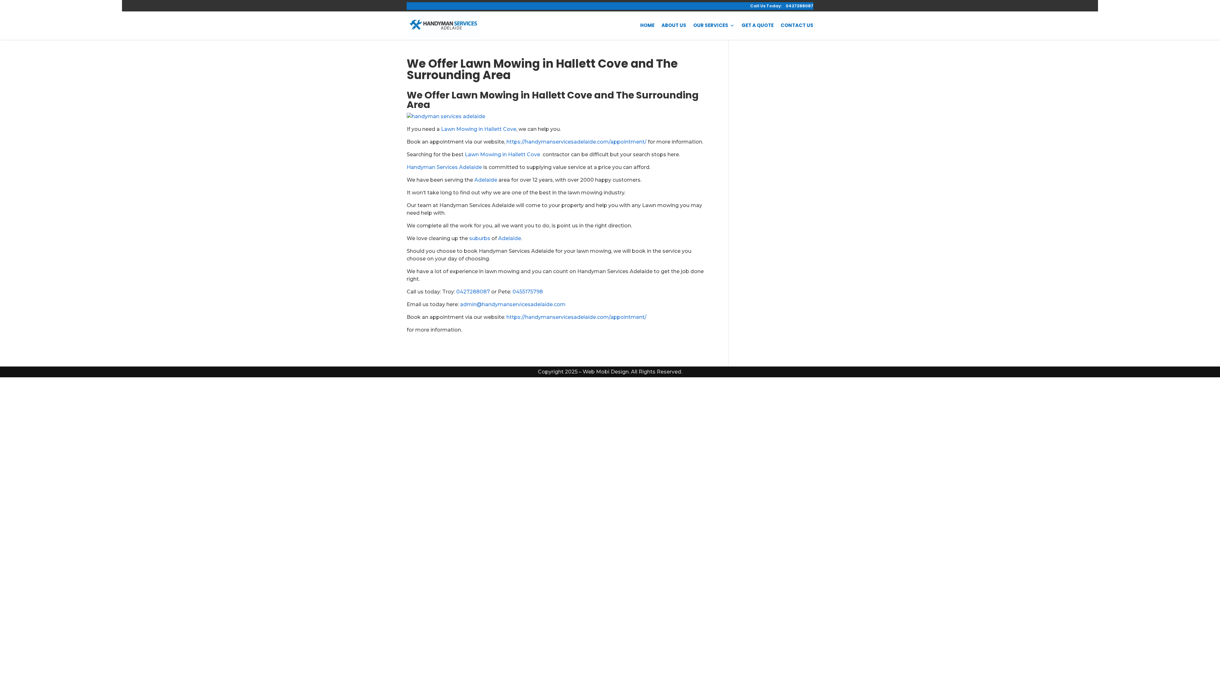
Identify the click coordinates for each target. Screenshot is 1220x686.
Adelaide (485, 180)
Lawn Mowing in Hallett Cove (478, 129)
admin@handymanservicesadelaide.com (513, 304)
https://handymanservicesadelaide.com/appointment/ (576, 142)
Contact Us (797, 25)
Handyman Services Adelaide (444, 167)
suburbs (479, 238)
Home (647, 25)
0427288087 (473, 292)
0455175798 (527, 292)
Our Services (710, 25)
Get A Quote (758, 25)
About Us (673, 25)
